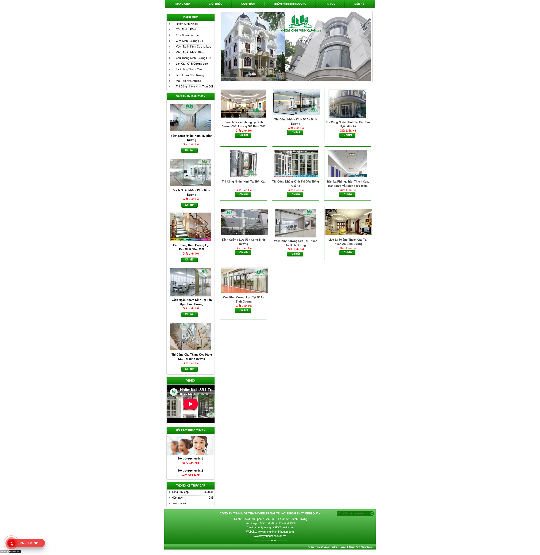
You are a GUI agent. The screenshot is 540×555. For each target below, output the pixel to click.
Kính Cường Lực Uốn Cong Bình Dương (243, 241)
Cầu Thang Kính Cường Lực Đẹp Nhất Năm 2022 (191, 192)
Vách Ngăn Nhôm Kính (190, 52)
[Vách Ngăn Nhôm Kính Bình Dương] (193, 117)
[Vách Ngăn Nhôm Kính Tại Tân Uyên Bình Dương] (193, 226)
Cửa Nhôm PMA (186, 29)
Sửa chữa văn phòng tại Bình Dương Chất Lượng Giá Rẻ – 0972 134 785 (243, 125)
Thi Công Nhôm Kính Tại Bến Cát (243, 181)
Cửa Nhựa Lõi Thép (188, 35)
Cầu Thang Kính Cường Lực (193, 58)
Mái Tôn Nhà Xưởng (188, 80)
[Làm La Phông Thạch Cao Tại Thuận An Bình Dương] (347, 222)
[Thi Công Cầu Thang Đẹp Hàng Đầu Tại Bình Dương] (193, 281)
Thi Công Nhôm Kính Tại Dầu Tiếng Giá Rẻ (295, 183)
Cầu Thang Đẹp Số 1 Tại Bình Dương (191, 356)
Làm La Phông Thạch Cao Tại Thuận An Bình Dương (347, 241)
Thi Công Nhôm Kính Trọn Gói (194, 86)
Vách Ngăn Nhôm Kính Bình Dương (191, 138)
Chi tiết (243, 135)
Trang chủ (182, 3)
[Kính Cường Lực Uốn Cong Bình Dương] (243, 222)
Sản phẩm (248, 3)
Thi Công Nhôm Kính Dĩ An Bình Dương (295, 121)
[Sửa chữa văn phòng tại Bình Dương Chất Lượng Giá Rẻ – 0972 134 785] (243, 103)
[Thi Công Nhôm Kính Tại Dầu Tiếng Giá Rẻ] (295, 163)
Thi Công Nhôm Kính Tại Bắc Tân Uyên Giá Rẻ (348, 124)
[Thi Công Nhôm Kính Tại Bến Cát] (243, 163)
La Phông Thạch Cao (189, 69)
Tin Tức (330, 3)
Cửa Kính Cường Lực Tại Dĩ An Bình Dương (243, 299)
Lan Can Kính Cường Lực (192, 63)
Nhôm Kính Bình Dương (290, 3)
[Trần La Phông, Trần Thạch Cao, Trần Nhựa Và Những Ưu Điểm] (347, 163)
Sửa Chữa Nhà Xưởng (190, 75)
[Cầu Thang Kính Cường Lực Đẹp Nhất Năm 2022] (193, 171)
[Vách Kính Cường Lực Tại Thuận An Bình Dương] (295, 222)
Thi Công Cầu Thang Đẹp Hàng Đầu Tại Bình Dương (191, 302)
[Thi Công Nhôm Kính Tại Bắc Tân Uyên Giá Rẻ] (347, 103)
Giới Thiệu (215, 3)
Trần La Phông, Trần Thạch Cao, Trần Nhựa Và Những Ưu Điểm (348, 183)
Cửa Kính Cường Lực (189, 40)
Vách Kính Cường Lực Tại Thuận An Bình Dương (295, 243)
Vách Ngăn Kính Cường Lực (193, 46)
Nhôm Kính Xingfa (187, 23)
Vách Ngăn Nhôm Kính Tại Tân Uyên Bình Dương (191, 247)
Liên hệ (359, 3)
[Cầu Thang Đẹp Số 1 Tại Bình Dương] (193, 336)
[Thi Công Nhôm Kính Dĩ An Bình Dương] (295, 102)
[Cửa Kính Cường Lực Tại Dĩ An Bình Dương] (243, 280)
